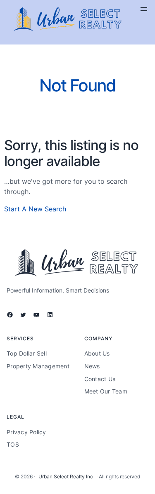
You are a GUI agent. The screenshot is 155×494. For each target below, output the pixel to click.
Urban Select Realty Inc (65, 476)
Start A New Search (35, 209)
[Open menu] (144, 9)
